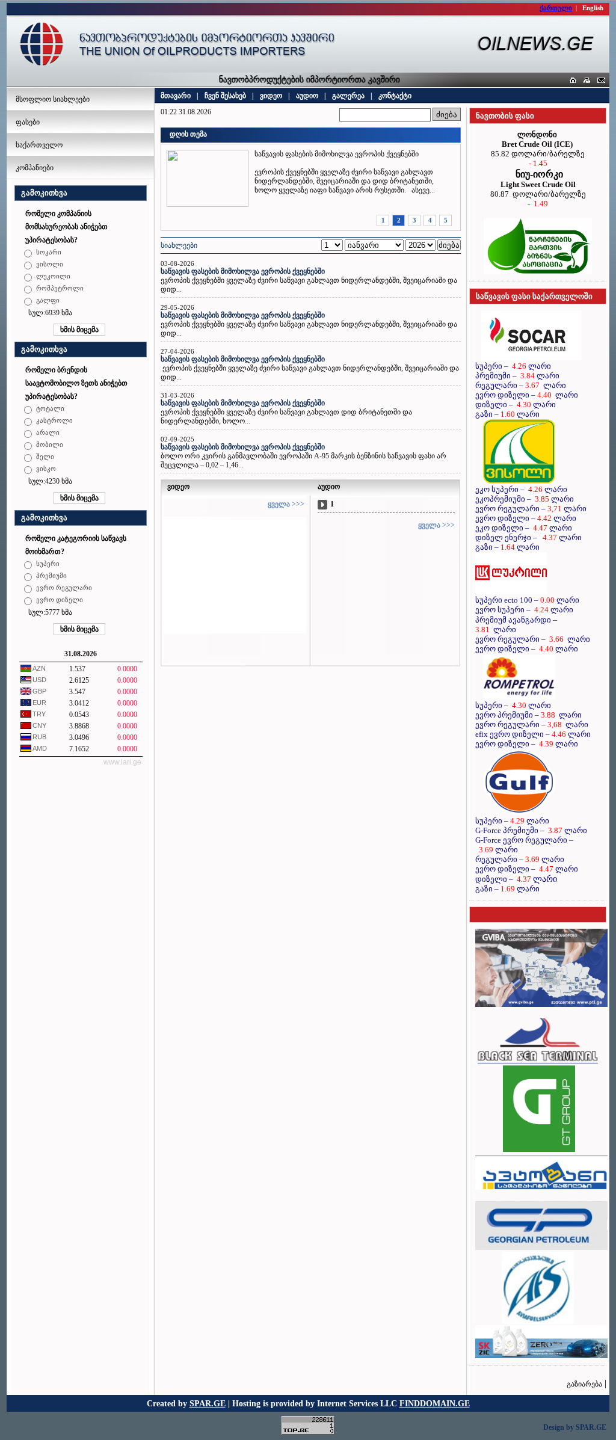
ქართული (556, 7)
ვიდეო (271, 95)
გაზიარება (584, 1384)
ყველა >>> (286, 504)
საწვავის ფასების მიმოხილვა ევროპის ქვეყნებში (243, 271)
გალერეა (348, 95)
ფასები (28, 122)
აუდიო (307, 95)
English (592, 7)
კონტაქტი (394, 95)
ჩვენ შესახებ (225, 95)
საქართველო (39, 145)
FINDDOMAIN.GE (434, 1403)
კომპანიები (35, 168)
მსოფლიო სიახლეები (53, 99)
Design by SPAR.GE (574, 1427)
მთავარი (176, 95)
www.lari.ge (122, 762)
